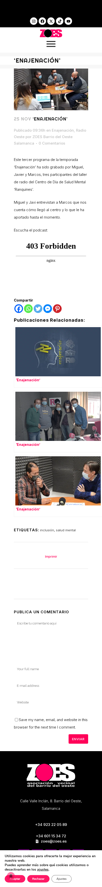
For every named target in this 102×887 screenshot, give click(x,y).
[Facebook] (42, 21)
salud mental (66, 530)
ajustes (43, 869)
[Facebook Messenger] (47, 308)
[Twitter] (38, 308)
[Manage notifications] (11, 876)
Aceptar (15, 879)
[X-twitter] (51, 21)
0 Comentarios (52, 143)
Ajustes (61, 879)
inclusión (47, 530)
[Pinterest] (57, 308)
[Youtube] (68, 21)
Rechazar (38, 879)
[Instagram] (33, 21)
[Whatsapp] (28, 308)
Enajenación (63, 130)
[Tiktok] (59, 21)
